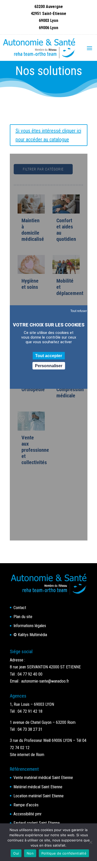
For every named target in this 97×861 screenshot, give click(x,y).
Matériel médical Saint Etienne (37, 786)
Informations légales (29, 625)
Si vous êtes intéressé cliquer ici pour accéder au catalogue (48, 135)
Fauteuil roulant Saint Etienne (36, 823)
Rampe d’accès (26, 804)
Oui (16, 853)
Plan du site (22, 616)
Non (30, 853)
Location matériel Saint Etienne (38, 795)
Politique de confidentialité (63, 853)
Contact (19, 607)
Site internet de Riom (27, 754)
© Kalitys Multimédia (30, 634)
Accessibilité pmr (27, 813)
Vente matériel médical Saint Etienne (43, 777)
